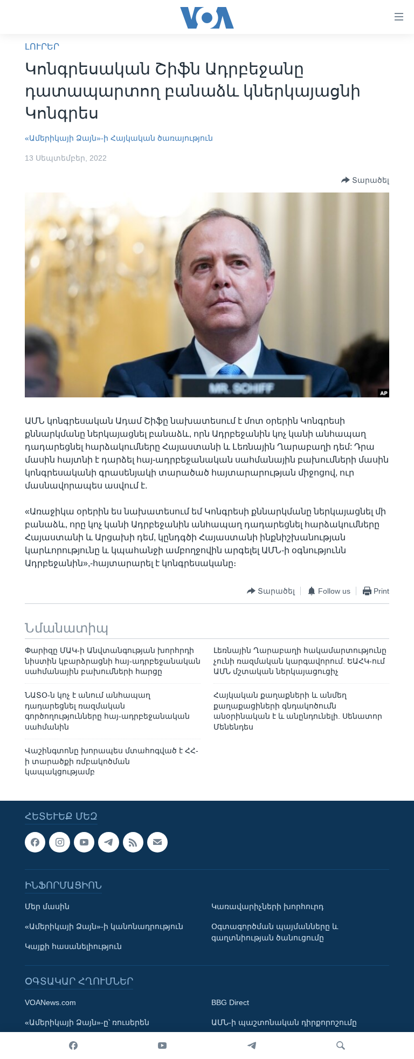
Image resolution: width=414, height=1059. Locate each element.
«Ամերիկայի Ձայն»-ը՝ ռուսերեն (87, 1023)
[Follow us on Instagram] (59, 842)
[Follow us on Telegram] (108, 842)
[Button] (365, 180)
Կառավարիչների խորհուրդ (267, 907)
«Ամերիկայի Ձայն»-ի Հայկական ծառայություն (119, 138)
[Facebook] (73, 1045)
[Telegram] (252, 1045)
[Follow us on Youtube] (84, 842)
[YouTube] (162, 1045)
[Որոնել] (341, 1045)
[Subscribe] (157, 842)
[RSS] (133, 842)
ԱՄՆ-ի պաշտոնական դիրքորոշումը (284, 1023)
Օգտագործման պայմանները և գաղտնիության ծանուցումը (274, 933)
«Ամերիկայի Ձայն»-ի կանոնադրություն (104, 927)
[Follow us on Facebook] (35, 842)
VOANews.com (50, 1003)
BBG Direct (230, 1003)
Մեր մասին (47, 907)
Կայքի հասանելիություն (73, 947)
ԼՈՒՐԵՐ (42, 46)
